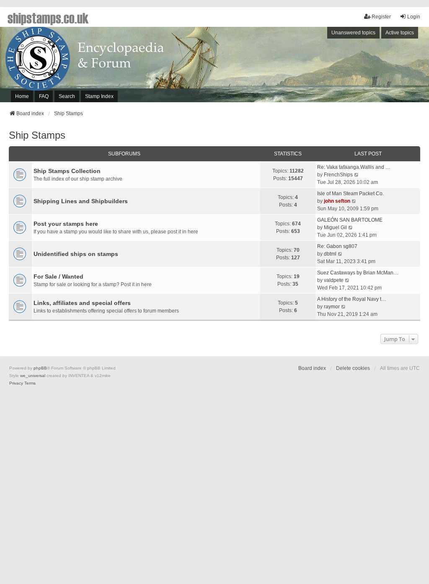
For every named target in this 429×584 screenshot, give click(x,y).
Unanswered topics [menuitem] (353, 33)
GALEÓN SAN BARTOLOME (349, 220)
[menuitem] (16, 383)
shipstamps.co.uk (48, 17)
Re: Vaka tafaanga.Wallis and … (353, 167)
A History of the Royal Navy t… (351, 299)
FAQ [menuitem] (44, 96)
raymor (332, 307)
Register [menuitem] (381, 17)
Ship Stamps (37, 135)
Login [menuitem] (413, 17)
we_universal (32, 375)
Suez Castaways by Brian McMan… (357, 273)
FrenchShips (338, 175)
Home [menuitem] (22, 96)
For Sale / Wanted (58, 276)
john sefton (337, 201)
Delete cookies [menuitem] (353, 368)
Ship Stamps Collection (67, 171)
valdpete (334, 280)
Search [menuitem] (67, 96)
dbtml (330, 254)
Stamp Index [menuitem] (99, 96)
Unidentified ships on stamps (76, 254)
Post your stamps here (66, 223)
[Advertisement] (318, 66)
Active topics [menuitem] (399, 33)
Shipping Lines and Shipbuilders (81, 201)
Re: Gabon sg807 (337, 246)
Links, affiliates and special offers (82, 303)
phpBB (40, 368)
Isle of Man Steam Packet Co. (350, 193)
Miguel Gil (335, 227)
